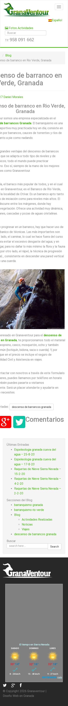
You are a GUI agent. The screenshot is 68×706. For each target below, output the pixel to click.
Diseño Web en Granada (18, 696)
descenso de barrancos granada (31, 406)
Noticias (27, 524)
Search (54, 546)
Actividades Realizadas (37, 519)
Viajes (25, 529)
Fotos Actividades (20, 28)
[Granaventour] (34, 9)
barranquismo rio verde (29, 510)
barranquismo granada (28, 505)
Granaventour (36, 691)
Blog (8, 55)
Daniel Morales (13, 97)
